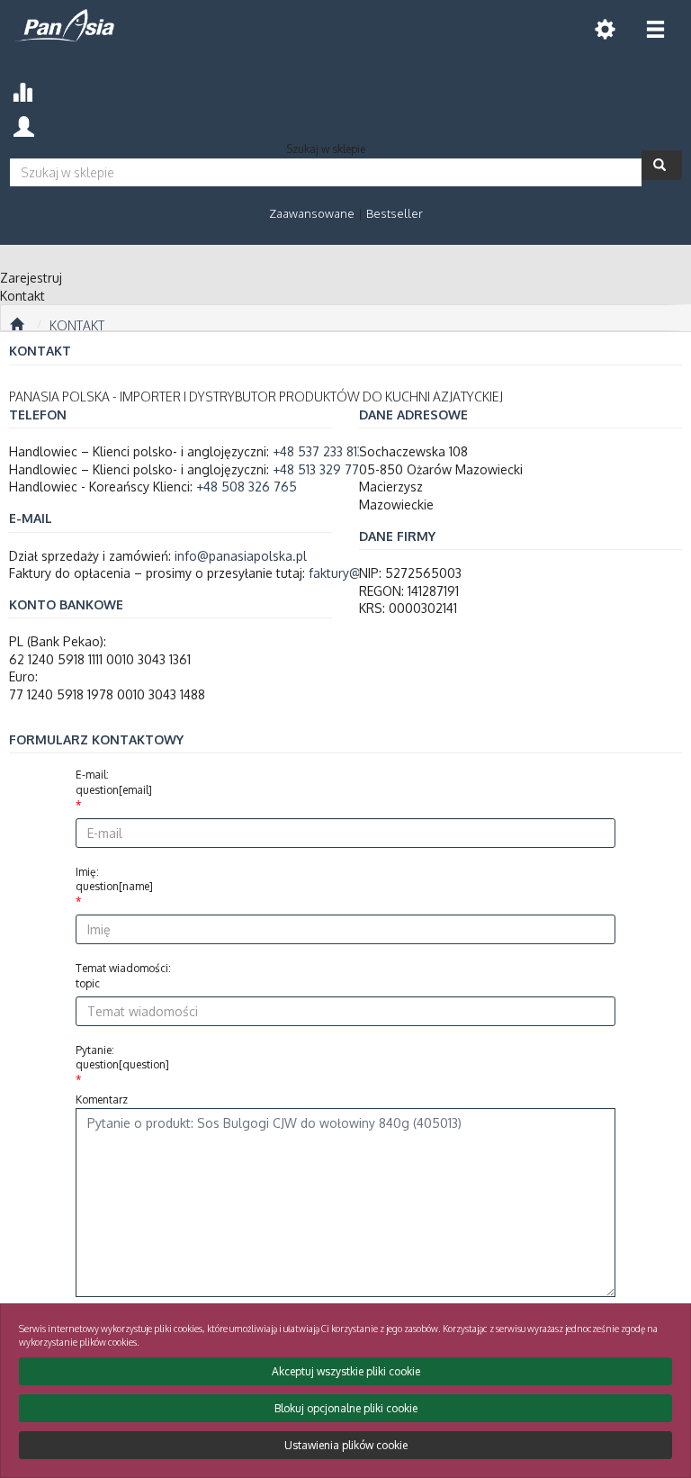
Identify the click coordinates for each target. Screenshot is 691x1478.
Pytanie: (122, 1057)
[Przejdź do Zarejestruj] (16, 325)
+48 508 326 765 (246, 486)
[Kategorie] (655, 29)
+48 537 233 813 (318, 451)
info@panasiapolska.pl (241, 555)
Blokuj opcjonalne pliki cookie (345, 1408)
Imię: (114, 879)
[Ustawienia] (604, 29)
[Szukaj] (662, 165)
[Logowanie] (24, 124)
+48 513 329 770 (320, 469)
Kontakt (76, 325)
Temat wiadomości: (123, 975)
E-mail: (114, 782)
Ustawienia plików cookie (346, 1445)
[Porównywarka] (22, 89)
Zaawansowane (311, 213)
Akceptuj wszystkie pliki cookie (346, 1371)
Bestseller (394, 213)
